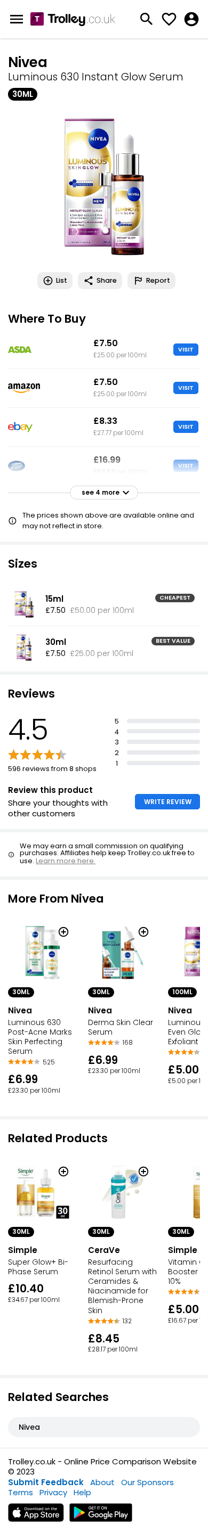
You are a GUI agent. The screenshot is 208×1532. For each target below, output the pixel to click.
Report (158, 280)
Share (107, 280)
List (61, 280)
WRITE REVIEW (167, 801)
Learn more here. (65, 861)
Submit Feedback (46, 1482)
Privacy (53, 1492)
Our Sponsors (147, 1482)
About (102, 1482)
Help (82, 1492)
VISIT (186, 349)
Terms (20, 1492)
